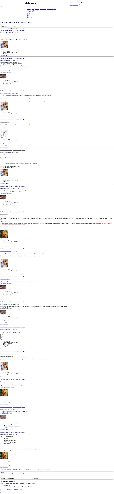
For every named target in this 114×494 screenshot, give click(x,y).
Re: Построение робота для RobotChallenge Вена (12, 30)
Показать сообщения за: (11, 469)
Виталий (8, 329)
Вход (28, 18)
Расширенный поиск (74, 5)
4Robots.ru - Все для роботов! (6, 72)
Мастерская (37, 9)
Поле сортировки (27, 469)
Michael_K (8, 32)
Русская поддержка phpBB (5, 490)
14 (23, 28)
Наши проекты (43, 9)
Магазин (28, 13)
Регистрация (29, 17)
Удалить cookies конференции (16, 486)
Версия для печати (30, 11)
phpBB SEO (2, 491)
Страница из (11, 28)
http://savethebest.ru (16, 332)
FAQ (28, 16)
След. (5, 469)
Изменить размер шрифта (32, 10)
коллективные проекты (51, 9)
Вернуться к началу (4, 55)
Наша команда (6, 486)
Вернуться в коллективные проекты (7, 475)
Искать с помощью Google (75, 3)
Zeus (7, 214)
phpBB (6, 489)
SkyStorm (8, 60)
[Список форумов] (5, 14)
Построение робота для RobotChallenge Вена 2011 (16, 22)
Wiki (28, 15)
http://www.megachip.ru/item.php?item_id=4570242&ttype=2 (12, 385)
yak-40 (7, 122)
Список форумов (30, 9)
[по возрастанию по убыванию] (44, 469)
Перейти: (3, 478)
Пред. (2, 469)
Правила (28, 14)
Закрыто (2, 24)
